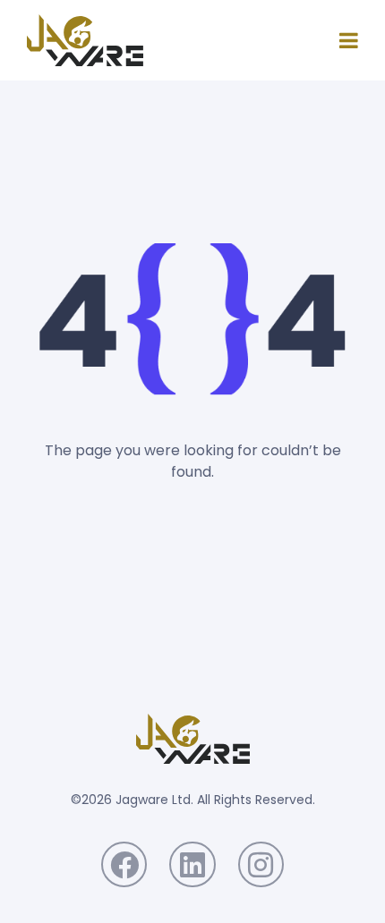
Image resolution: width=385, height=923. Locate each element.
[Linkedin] (192, 864)
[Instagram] (261, 864)
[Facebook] (124, 864)
